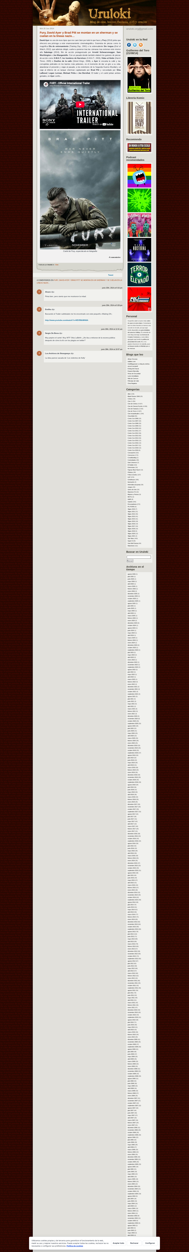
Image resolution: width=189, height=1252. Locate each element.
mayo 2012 (131, 968)
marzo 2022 (131, 679)
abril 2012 (131, 971)
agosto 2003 (131, 1225)
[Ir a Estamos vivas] (139, 236)
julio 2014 (130, 904)
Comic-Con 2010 (133, 428)
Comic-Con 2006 (133, 418)
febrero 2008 (132, 1093)
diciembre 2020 (132, 716)
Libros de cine (132, 489)
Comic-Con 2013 (133, 435)
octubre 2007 (132, 1103)
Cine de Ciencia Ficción (135, 406)
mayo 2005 (131, 1174)
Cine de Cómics (133, 403)
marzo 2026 (131, 586)
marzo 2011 (131, 1002)
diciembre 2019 (132, 745)
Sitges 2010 (131, 509)
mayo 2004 (131, 1203)
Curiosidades (132, 460)
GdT (129, 477)
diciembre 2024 (132, 623)
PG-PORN (131, 506)
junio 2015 (131, 878)
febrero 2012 (132, 975)
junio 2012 (131, 966)
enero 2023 (131, 660)
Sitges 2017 (131, 526)
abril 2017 (131, 824)
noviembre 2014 (133, 895)
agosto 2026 (131, 574)
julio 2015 (130, 875)
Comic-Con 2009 (133, 426)
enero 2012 (131, 978)
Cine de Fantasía (133, 408)
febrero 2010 (132, 1034)
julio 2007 (130, 1110)
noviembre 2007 (133, 1100)
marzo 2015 (131, 885)
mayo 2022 (131, 674)
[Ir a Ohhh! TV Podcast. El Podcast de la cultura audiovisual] (139, 187)
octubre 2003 (132, 1220)
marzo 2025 (131, 615)
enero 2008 (131, 1095)
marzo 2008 (131, 1091)
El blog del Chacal (133, 368)
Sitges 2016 (131, 524)
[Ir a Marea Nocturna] (139, 261)
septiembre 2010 (133, 1017)
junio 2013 (131, 936)
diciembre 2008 (132, 1069)
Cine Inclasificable (133, 413)
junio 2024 (131, 630)
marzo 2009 (131, 1061)
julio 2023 (130, 652)
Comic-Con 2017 (133, 445)
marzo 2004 (131, 1208)
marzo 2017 (131, 826)
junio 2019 (131, 760)
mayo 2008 (131, 1086)
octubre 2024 (132, 625)
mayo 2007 (131, 1115)
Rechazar (134, 1243)
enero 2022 (131, 684)
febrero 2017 (132, 829)
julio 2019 (130, 757)
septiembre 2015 (133, 870)
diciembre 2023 (132, 645)
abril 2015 (131, 882)
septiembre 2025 (133, 601)
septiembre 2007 (133, 1105)
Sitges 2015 (131, 521)
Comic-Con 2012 (133, 433)
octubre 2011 (132, 985)
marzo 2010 (131, 1032)
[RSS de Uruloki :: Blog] (140, 47)
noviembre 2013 (133, 924)
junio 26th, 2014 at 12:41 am (111, 329)
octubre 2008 (132, 1073)
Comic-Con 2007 (133, 421)
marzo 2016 (131, 855)
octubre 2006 (132, 1132)
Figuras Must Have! (134, 470)
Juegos (130, 487)
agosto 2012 (131, 961)
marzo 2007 (131, 1120)
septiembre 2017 (133, 811)
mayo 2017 (131, 821)
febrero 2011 (132, 1005)
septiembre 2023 (133, 650)
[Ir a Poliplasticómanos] (139, 310)
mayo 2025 (131, 611)
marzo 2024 (131, 638)
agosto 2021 (131, 696)
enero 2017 (131, 831)
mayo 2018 (131, 792)
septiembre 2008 (133, 1076)
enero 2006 (131, 1154)
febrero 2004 (132, 1211)
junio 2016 (131, 848)
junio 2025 (131, 608)
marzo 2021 (131, 709)
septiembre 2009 (133, 1047)
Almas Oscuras (132, 359)
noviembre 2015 (133, 865)
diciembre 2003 (132, 1215)
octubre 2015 (132, 868)
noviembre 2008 (133, 1071)
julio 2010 (130, 1022)
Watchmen (131, 546)
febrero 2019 (132, 770)
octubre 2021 (132, 691)
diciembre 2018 (132, 775)
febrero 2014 (132, 917)
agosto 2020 (131, 726)
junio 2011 (131, 995)
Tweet (110, 275)
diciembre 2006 (132, 1127)
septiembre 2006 (133, 1135)
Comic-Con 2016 (133, 443)
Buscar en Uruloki (137, 551)
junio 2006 (131, 1142)
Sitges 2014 (131, 519)
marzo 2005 (131, 1179)
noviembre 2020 (133, 718)
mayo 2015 (131, 880)
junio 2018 (131, 789)
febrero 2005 (132, 1181)
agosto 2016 (131, 843)
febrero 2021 (132, 711)
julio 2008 (130, 1081)
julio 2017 (130, 816)
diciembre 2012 (132, 951)
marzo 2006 (131, 1149)
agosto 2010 (131, 1020)
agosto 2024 (131, 628)
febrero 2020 (132, 740)
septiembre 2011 (133, 988)
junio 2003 (131, 1230)
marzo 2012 (131, 973)
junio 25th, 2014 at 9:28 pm (112, 305)
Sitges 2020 (131, 533)
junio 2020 (131, 731)
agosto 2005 (131, 1166)
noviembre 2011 (133, 983)
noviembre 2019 (133, 748)
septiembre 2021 (133, 694)
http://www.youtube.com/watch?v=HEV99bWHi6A (66, 320)
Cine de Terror (132, 411)
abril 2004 (131, 1206)
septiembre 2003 (133, 1223)
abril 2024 (131, 635)
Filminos (130, 472)
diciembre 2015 (132, 863)
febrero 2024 (132, 640)
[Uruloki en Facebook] (129, 47)
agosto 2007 (131, 1108)
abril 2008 (131, 1088)
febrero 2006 (132, 1152)
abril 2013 (131, 941)
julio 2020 (130, 728)
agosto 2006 (131, 1137)
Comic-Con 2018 (133, 448)
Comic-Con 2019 (133, 450)
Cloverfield (131, 416)
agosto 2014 (131, 902)
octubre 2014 (132, 897)
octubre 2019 (132, 750)
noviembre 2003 (133, 1218)
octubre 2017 (132, 809)
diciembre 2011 (132, 980)
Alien (129, 394)
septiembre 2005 (133, 1164)
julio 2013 (130, 934)
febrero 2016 (132, 858)
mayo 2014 (131, 909)
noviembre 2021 (133, 689)
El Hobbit (130, 465)
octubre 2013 (132, 926)
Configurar (150, 1243)
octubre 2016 (132, 838)
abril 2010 (131, 1029)
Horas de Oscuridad (134, 373)
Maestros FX (132, 492)
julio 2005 (130, 1169)
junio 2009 (131, 1054)
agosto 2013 (131, 931)
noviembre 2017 (133, 807)
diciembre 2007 (132, 1098)
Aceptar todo (118, 1243)
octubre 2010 (132, 1015)
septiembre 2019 (133, 753)
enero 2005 (131, 1184)
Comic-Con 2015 (133, 440)
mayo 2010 (131, 1027)
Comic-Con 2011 (133, 430)
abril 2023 (131, 657)
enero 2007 (131, 1125)
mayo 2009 (131, 1056)
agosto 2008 (131, 1078)
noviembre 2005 (133, 1159)
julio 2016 (130, 846)
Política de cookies (75, 1246)
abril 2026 (131, 584)
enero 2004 (131, 1213)
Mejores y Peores (133, 494)
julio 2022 (130, 672)
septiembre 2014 (133, 900)
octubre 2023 (132, 647)
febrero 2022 (132, 682)
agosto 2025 (131, 603)
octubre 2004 (132, 1191)
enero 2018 (131, 802)
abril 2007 (131, 1118)
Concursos (131, 455)
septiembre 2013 (133, 929)
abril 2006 (131, 1147)
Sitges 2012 (131, 514)
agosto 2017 (131, 814)
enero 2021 (131, 713)
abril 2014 (131, 912)
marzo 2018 (131, 797)
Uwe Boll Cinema (133, 543)
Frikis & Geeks (132, 475)
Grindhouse (131, 479)
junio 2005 (131, 1171)
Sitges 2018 (131, 528)
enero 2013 (131, 949)
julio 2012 (130, 963)
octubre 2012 (132, 956)
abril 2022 (131, 677)
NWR (129, 499)
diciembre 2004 (132, 1186)
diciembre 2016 (132, 833)
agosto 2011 (131, 990)
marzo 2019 (131, 767)
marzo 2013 (131, 944)
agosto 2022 (131, 669)
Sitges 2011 (131, 511)
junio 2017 (131, 819)
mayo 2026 (131, 581)
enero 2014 (131, 919)
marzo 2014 (131, 914)
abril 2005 (131, 1176)
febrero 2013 (132, 946)
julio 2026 (130, 576)
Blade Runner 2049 (134, 396)
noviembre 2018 (133, 777)
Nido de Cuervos (133, 378)
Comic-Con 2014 (133, 438)
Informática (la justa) (134, 484)
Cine (56, 264)
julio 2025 (130, 606)
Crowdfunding (132, 457)
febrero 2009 (132, 1064)
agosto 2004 (131, 1196)
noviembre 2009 (133, 1042)
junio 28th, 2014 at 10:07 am (111, 349)
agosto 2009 (131, 1049)
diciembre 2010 (132, 1010)
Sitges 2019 (131, 531)
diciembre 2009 (132, 1039)
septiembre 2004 (133, 1193)
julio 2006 (130, 1140)
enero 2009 (131, 1066)
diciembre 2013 (132, 922)
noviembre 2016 (133, 836)
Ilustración (131, 482)
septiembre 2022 (133, 667)
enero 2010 (131, 1037)
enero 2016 (131, 860)
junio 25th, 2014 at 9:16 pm (112, 288)
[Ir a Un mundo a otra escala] (139, 151)
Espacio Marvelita (133, 371)
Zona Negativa (132, 383)
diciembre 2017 (132, 804)
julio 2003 (130, 1228)
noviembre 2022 (133, 664)
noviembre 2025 (133, 596)
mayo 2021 (131, 704)
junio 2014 (131, 907)
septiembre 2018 (133, 782)
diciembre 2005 (132, 1157)
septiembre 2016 (133, 841)
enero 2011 (131, 1007)
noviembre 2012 (133, 953)
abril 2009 (131, 1059)
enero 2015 (131, 890)
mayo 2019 (131, 762)
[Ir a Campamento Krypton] (139, 212)
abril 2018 (131, 794)
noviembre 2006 (133, 1130)
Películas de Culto (133, 381)
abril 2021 (131, 706)
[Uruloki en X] (135, 47)
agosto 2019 (131, 755)
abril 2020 (131, 735)
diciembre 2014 (132, 892)
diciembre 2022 (132, 662)
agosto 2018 (131, 785)
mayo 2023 (131, 655)
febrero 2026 (132, 589)
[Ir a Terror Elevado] (139, 286)
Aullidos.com (132, 361)
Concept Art (131, 452)
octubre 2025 (132, 598)
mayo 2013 (131, 939)
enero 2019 (131, 772)
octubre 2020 (132, 721)
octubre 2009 (132, 1044)
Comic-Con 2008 (133, 423)
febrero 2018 (132, 799)
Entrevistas (131, 467)
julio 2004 (130, 1198)
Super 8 (130, 541)
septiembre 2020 (133, 723)
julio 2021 (130, 699)
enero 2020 (131, 743)
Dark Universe (132, 462)
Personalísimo (132, 504)
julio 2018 (130, 787)
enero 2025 (131, 620)
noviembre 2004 (133, 1189)
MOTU (130, 497)
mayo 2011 (131, 997)
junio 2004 (131, 1201)
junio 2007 (131, 1113)
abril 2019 (131, 765)
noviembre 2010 (133, 1012)
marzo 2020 (131, 738)
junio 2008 (131, 1083)
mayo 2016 (131, 851)
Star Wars (131, 538)
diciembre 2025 (132, 593)
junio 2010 (131, 1025)
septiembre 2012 (133, 958)
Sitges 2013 (131, 516)
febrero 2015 (132, 887)
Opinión (130, 502)
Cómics (130, 399)
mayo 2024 (131, 633)
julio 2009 (130, 1051)
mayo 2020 (131, 733)
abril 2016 (131, 853)
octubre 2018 (132, 779)
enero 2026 (131, 591)
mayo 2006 (131, 1144)
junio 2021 (131, 701)
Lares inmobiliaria (133, 376)
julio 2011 (130, 993)
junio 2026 (131, 579)
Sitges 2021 (131, 536)
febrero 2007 (132, 1122)
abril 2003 (131, 1235)
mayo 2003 (131, 1233)
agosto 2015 (131, 873)
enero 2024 (131, 642)
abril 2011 (131, 1000)
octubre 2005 (132, 1162)
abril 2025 (131, 613)
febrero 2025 (132, 618)
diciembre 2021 (132, 686)
